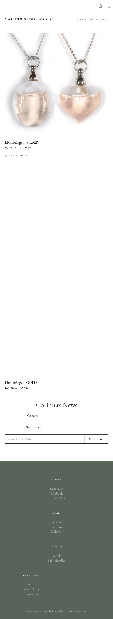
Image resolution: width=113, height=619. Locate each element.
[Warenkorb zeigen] (109, 6)
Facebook (56, 493)
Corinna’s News (57, 498)
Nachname (33, 427)
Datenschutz (31, 589)
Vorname (33, 416)
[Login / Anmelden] (101, 6)
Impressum (31, 594)
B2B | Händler (56, 560)
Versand (56, 522)
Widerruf (56, 532)
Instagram (56, 489)
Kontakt (56, 556)
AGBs (31, 585)
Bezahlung (56, 527)
